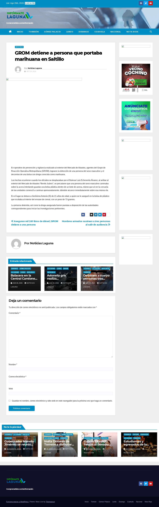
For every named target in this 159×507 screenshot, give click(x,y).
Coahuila (99, 32)
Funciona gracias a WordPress (17, 502)
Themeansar (50, 502)
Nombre (13, 364)
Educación (144, 434)
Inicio (20, 32)
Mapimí (65, 268)
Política (105, 438)
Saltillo (26, 434)
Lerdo (69, 32)
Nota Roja (132, 32)
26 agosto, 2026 (14, 449)
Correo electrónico (17, 377)
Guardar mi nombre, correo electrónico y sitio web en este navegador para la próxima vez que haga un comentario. (62, 401)
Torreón (34, 32)
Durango (84, 32)
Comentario (14, 313)
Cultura (136, 434)
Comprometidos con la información (19, 23)
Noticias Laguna (35, 68)
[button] (151, 32)
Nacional (115, 32)
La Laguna (15, 272)
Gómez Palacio (52, 32)
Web (11, 389)
